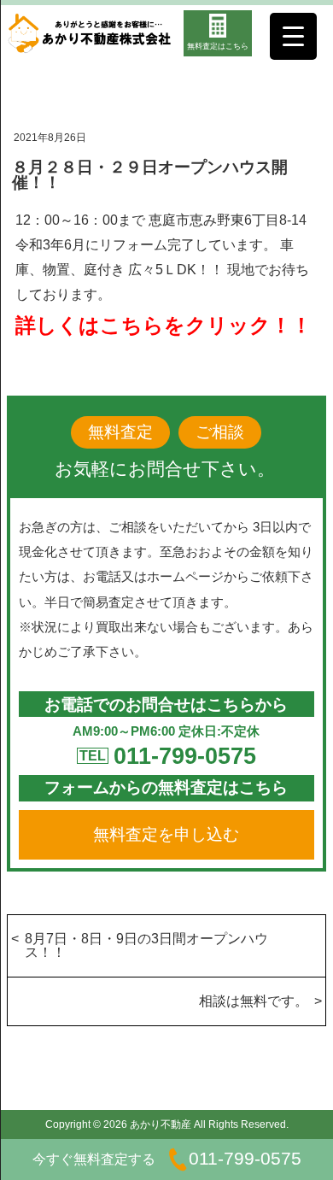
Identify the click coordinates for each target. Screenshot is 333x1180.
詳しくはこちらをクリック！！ (163, 325)
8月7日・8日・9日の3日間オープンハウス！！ (146, 945)
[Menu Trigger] (293, 36)
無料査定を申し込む (166, 834)
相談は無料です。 (253, 1001)
